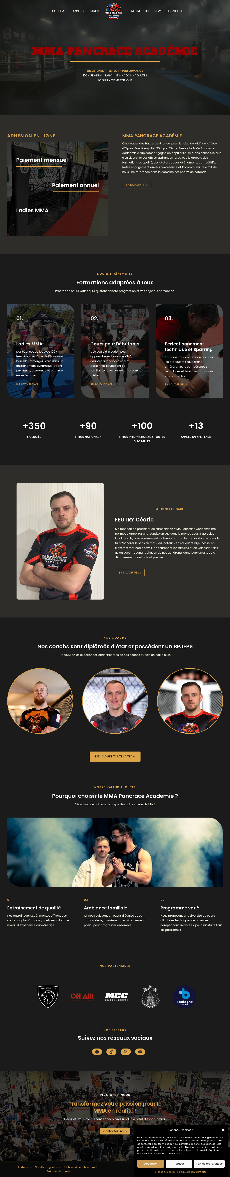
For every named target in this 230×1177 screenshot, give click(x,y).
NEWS (158, 11)
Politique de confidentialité (191, 1172)
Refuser (179, 1164)
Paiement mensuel (42, 160)
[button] (223, 1130)
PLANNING (77, 11)
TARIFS (94, 11)
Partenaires (25, 1167)
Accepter (150, 1164)
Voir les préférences (209, 1164)
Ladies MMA (32, 210)
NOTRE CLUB (140, 11)
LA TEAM (58, 11)
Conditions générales (48, 1167)
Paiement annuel (75, 185)
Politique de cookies (165, 1172)
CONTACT (175, 11)
